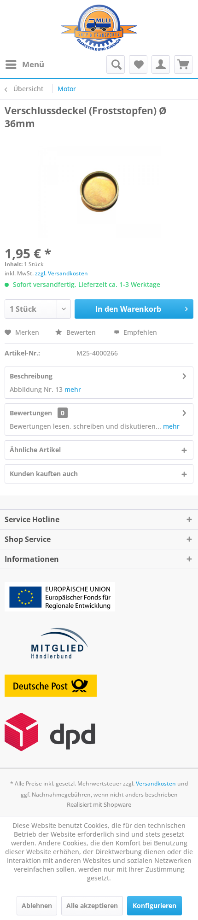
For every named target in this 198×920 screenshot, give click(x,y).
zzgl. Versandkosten (61, 273)
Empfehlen (139, 332)
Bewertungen (31, 412)
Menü (33, 64)
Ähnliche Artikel (35, 449)
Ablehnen (37, 905)
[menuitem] (24, 64)
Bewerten (81, 332)
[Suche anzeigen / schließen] (115, 64)
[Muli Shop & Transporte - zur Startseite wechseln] (99, 28)
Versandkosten (156, 783)
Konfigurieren (154, 905)
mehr (72, 389)
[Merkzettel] (138, 64)
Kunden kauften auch (44, 473)
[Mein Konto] (160, 64)
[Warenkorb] (183, 64)
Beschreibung (31, 376)
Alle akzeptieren (92, 905)
